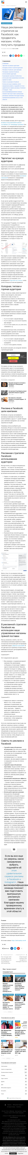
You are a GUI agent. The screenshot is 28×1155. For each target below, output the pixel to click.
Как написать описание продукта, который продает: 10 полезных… (17, 399)
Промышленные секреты (7, 1072)
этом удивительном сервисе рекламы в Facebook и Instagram (14, 876)
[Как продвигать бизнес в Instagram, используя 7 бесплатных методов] (20, 997)
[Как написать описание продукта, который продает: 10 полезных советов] (4, 399)
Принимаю (13, 1153)
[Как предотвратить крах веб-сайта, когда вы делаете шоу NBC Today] (21, 1024)
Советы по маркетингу (7, 23)
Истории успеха (11, 1106)
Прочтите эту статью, (16, 280)
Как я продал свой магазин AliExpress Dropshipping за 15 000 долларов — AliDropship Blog (6, 960)
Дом (2, 1084)
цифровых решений (17, 645)
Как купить (3, 1090)
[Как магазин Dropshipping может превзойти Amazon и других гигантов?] (4, 392)
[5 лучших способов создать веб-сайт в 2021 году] (21, 1044)
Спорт (2, 1093)
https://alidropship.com (18, 940)
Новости (4, 1021)
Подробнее (20, 1153)
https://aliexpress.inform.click (8, 1121)
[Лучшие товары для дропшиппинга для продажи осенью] (7, 1044)
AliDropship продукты (6, 1087)
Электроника (4, 1066)
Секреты (9, 1104)
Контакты (18, 1106)
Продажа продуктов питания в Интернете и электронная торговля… (17, 384)
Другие (2, 1081)
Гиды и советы (6, 975)
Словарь (3, 1075)
